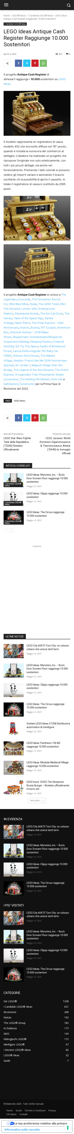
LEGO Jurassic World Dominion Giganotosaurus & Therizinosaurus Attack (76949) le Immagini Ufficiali (55, 446)
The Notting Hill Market (34, 379)
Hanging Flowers (41, 341)
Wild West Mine (19, 304)
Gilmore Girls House (26, 355)
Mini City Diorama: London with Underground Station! (35, 308)
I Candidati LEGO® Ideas (40, 15)
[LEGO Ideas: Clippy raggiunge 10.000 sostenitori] (14, 499)
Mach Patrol (22, 323)
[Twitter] (26, 63)
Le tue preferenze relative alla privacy (40, 1123)
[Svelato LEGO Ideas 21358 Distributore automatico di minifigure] (14, 729)
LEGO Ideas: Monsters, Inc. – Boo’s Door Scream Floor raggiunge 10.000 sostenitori (47, 478)
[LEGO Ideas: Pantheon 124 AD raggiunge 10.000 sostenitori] (14, 748)
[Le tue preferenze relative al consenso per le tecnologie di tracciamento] (67, 1127)
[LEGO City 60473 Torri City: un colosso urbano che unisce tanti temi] (14, 651)
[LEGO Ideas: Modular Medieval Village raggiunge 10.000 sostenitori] (14, 768)
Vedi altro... (35, 800)
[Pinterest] (35, 63)
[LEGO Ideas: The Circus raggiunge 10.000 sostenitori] (14, 518)
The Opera (31, 346)
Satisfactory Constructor (19, 384)
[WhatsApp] (43, 63)
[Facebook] (18, 63)
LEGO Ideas (19, 400)
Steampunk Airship (27, 313)
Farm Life (57, 379)
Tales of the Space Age (28, 318)
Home (7, 15)
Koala (33, 304)
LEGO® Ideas (19, 15)
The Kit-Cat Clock (51, 313)
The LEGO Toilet (48, 304)
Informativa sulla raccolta (22, 1129)
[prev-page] (6, 530)
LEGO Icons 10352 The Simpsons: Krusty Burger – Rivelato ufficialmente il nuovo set (48, 785)
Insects (24, 327)
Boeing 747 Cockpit (43, 327)
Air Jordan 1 (22, 365)
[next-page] (11, 530)
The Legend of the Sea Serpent (33, 370)
